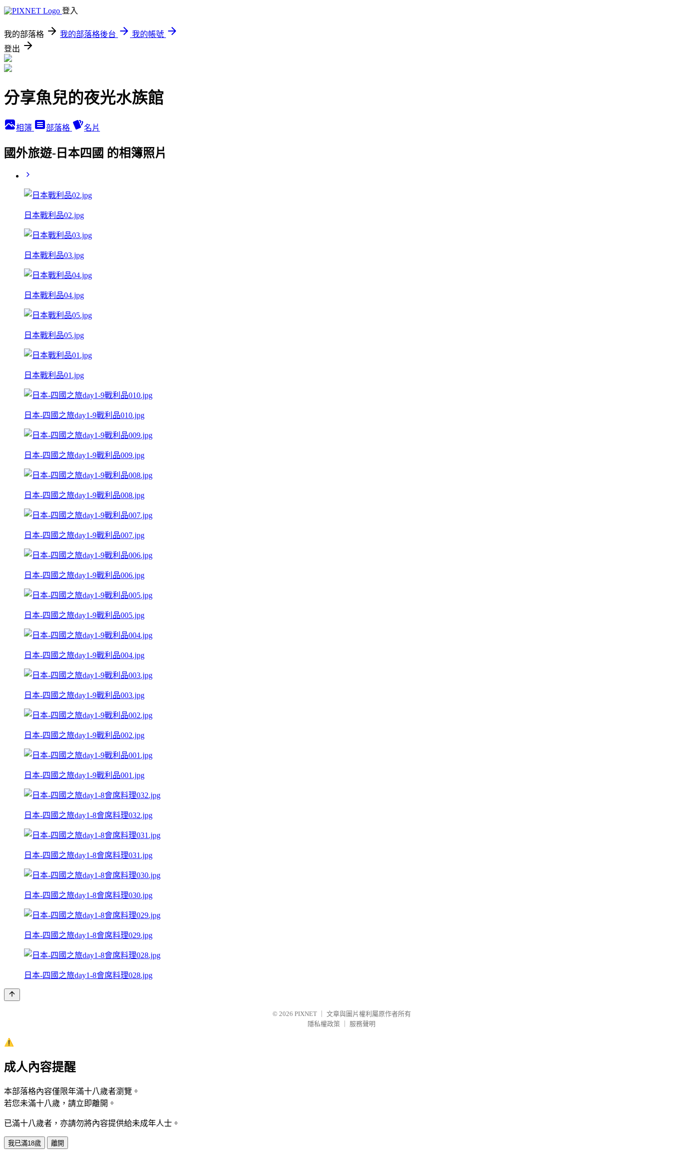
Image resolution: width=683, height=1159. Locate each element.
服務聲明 (363, 1024)
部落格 (59, 128)
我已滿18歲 (24, 1143)
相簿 (25, 128)
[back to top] (12, 994)
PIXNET (305, 1014)
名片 (92, 128)
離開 (57, 1143)
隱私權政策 (324, 1024)
